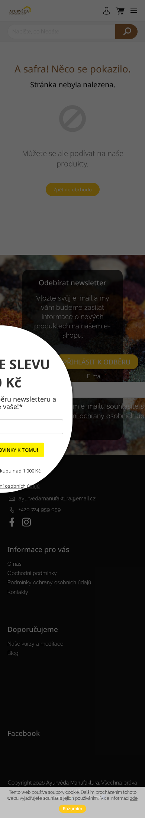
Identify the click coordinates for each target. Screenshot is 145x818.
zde (134, 798)
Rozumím (72, 808)
